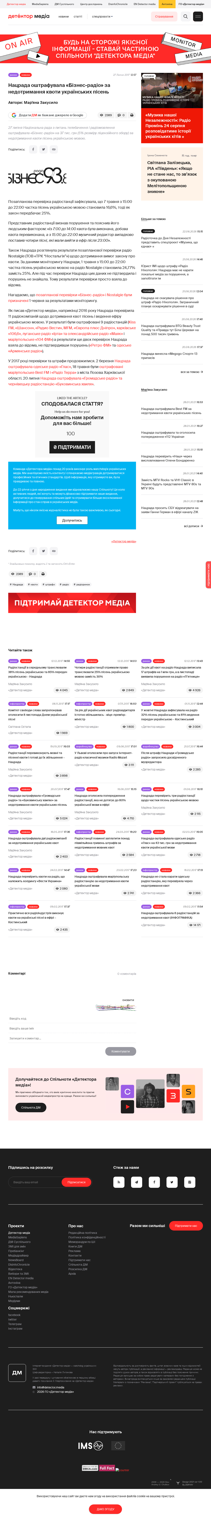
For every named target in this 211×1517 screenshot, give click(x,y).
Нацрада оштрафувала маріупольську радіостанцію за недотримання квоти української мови (102, 881)
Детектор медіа (16, 4)
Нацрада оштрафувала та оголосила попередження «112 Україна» (168, 435)
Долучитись (72, 520)
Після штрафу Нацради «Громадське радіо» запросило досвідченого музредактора (167, 757)
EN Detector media (145, 4)
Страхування (164, 16)
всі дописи (191, 526)
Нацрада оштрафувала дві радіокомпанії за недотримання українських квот (37, 841)
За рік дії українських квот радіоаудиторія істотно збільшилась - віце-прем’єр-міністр (105, 714)
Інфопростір (17, 703)
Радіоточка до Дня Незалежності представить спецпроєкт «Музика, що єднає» (169, 242)
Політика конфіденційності (87, 1237)
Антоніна (167, 4)
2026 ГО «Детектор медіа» (55, 1391)
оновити (128, 1000)
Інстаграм (15, 1328)
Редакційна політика (82, 1233)
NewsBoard (15, 1260)
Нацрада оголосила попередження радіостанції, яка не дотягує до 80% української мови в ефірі (100, 800)
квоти (34, 584)
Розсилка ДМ (77, 1269)
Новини (64, 16)
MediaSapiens (40, 4)
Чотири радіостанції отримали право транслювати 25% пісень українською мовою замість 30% (102, 672)
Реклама (74, 1251)
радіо (65, 584)
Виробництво (84, 746)
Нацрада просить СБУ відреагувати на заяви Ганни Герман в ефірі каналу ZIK (169, 510)
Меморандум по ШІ (81, 1242)
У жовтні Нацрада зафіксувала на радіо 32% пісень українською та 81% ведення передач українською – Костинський (170, 714)
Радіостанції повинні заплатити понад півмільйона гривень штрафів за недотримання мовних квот (102, 843)
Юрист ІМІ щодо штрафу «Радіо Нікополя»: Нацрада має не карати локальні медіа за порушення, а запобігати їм (167, 272)
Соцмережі (18, 1308)
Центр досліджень (91, 4)
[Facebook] (33, 149)
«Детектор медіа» (123, 541)
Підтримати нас (79, 1260)
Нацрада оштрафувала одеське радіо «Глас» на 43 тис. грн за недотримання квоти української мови (168, 843)
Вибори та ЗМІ (18, 1274)
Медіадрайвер (18, 1255)
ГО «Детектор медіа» (191, 4)
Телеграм (14, 1324)
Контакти (75, 1255)
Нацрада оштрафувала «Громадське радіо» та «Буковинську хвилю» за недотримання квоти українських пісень (37, 800)
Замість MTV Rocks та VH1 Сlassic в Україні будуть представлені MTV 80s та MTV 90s (171, 484)
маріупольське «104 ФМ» (30, 339)
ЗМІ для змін (17, 1246)
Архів (72, 1274)
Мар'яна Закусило (41, 102)
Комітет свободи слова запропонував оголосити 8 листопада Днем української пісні (37, 714)
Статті (78, 16)
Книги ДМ (75, 1246)
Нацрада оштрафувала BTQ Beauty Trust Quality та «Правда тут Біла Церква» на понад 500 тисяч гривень (170, 330)
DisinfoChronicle (118, 4)
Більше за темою (153, 219)
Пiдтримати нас (186, 1226)
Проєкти (16, 1226)
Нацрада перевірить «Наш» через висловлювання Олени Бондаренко (168, 458)
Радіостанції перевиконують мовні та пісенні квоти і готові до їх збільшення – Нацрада (36, 757)
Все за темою (190, 372)
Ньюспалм (15, 1296)
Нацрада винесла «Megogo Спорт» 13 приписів (169, 356)
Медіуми (14, 1301)
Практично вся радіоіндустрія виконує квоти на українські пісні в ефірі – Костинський (36, 917)
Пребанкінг (16, 1251)
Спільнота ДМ (31, 1107)
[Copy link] (54, 149)
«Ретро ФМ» (100, 345)
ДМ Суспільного (64, 4)
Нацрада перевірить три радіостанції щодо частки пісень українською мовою (170, 798)
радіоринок (83, 584)
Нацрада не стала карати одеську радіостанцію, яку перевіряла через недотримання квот (166, 881)
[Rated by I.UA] (122, 1470)
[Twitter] (43, 149)
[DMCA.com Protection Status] (90, 1470)
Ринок (13, 75)
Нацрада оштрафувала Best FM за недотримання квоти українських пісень (171, 411)
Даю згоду (105, 1509)
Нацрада (18, 584)
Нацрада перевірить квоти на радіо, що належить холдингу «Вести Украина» (36, 879)
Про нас (75, 1226)
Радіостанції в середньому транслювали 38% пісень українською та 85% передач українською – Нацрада (37, 672)
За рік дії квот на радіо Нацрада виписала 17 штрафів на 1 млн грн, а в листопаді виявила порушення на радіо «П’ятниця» (171, 672)
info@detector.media (50, 1387)
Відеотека (15, 1269)
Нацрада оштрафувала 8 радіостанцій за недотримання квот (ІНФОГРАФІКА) (170, 915)
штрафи (50, 584)
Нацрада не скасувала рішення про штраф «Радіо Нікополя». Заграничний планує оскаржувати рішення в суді (170, 302)
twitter (12, 1319)
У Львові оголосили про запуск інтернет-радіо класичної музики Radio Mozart (103, 755)
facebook (14, 1315)
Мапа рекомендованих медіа (28, 1292)
